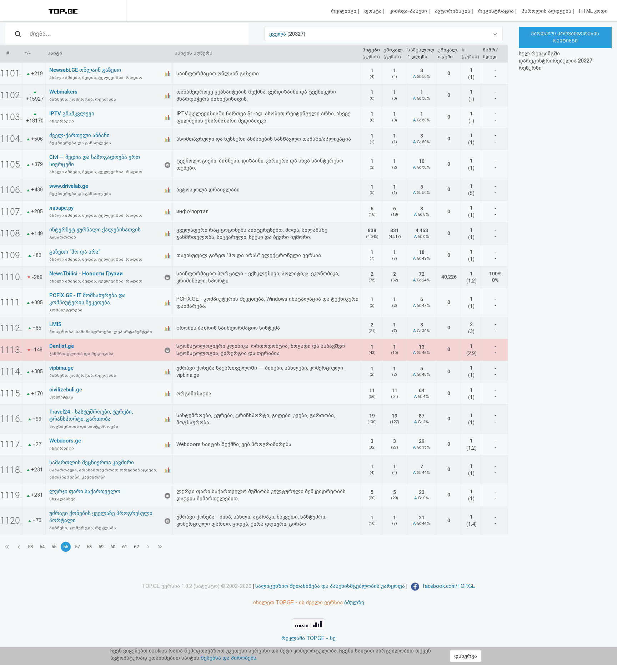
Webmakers (63, 92)
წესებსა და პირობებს (228, 658)
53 (30, 546)
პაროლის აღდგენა (547, 11)
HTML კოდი (593, 11)
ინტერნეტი (61, 121)
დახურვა (465, 656)
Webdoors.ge (65, 441)
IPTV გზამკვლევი (71, 113)
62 (136, 546)
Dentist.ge (61, 346)
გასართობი (62, 237)
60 (112, 546)
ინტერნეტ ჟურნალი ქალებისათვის (95, 229)
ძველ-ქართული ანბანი (79, 135)
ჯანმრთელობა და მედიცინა (81, 353)
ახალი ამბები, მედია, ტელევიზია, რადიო (95, 77)
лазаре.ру (61, 208)
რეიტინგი (344, 11)
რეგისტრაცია (496, 11)
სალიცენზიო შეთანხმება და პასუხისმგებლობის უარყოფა (330, 586)
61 (124, 546)
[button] (383, 34)
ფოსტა (373, 11)
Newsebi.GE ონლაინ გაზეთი (85, 70)
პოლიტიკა (61, 397)
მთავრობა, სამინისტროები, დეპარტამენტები (100, 331)
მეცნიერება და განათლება (80, 142)
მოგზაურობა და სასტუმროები (83, 426)
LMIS (55, 324)
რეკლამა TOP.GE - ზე (308, 638)
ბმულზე (354, 602)
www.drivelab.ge (68, 186)
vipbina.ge (61, 368)
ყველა (278, 34)
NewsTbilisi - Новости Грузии (86, 273)
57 (77, 546)
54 (42, 546)
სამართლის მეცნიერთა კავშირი (91, 462)
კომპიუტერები (65, 310)
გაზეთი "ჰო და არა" (74, 252)
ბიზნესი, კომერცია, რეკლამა (82, 99)
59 (101, 546)
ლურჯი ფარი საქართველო (84, 491)
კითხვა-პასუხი (409, 11)
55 (53, 546)
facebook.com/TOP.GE (448, 586)
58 (89, 546)
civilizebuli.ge (65, 389)
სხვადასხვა (62, 498)
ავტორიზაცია (453, 11)
